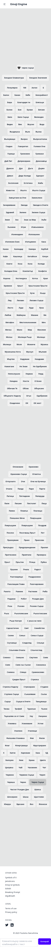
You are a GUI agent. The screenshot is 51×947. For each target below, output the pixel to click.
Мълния (42, 352)
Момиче (31, 344)
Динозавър (41, 161)
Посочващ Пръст (27, 533)
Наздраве (39, 359)
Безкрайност (42, 95)
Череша (11, 782)
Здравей (10, 212)
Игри (23, 227)
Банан (17, 95)
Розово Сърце (36, 606)
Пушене (14, 569)
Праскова (39, 540)
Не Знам (23, 366)
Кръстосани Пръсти (38, 285)
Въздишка (15, 131)
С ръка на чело (34, 621)
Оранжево (33, 467)
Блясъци (40, 102)
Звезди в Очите (40, 205)
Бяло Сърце (23, 117)
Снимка (10, 672)
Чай (20, 767)
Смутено (33, 657)
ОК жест (37, 403)
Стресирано (29, 687)
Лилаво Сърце (36, 300)
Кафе (5, 256)
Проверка (41, 555)
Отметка (36, 474)
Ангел (34, 87)
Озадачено (15, 403)
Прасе (26, 540)
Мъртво (11, 359)
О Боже (38, 381)
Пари (31, 489)
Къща (42, 293)
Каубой (44, 249)
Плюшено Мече (17, 518)
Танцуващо (41, 701)
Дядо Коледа (25, 175)
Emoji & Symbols (12, 885)
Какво (6, 249)
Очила (9, 489)
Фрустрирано (39, 745)
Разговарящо (16, 577)
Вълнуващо (9, 139)
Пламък (24, 511)
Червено (10, 775)
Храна (31, 760)
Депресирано (24, 161)
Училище (32, 731)
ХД (46, 753)
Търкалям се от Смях (14, 716)
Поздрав (42, 525)
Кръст (20, 285)
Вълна (38, 131)
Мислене (41, 330)
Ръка (6, 613)
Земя (7, 219)
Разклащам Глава (15, 584)
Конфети (42, 271)
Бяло (10, 117)
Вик (20, 124)
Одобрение (42, 396)
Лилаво (20, 300)
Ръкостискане (40, 613)
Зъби (43, 219)
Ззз (16, 219)
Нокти (26, 381)
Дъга (30, 168)
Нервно (29, 374)
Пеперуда (39, 496)
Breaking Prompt (12, 892)
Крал (45, 278)
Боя (19, 109)
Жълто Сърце (38, 190)
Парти (42, 489)
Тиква (6, 709)
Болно (9, 109)
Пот (42, 533)
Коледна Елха (10, 271)
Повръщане (35, 518)
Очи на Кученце (38, 481)
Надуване (24, 359)
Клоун (45, 256)
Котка (35, 278)
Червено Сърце (26, 775)
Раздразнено (35, 577)
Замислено (37, 197)
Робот (24, 599)
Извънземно (37, 227)
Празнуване (12, 540)
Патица (10, 496)
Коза (20, 263)
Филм (42, 738)
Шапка (37, 789)
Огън (28, 396)
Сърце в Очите (23, 701)
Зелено (22, 212)
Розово (21, 606)
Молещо (41, 337)
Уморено (42, 716)
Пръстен (20, 562)
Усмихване (27, 723)
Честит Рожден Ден (19, 789)
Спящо (23, 672)
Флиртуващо (21, 745)
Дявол (10, 175)
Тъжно (44, 709)
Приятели (26, 555)
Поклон (10, 533)
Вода (42, 124)
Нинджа (13, 381)
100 (24, 87)
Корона (6, 278)
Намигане (9, 366)
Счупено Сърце (11, 694)
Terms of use (10, 908)
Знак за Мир (30, 219)
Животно (10, 190)
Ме (45, 315)
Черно (23, 782)
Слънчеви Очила (17, 650)
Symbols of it (10, 877)
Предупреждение (27, 547)
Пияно (12, 511)
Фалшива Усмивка (15, 738)
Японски (43, 804)
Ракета (7, 591)
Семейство (39, 628)
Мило (19, 330)
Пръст (7, 562)
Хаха (38, 753)
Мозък (9, 337)
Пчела (26, 569)
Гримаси (39, 153)
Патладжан (24, 496)
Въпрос (24, 139)
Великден (39, 117)
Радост (37, 569)
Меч (44, 322)
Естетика (28, 183)
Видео (10, 124)
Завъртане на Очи (17, 197)
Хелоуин (9, 760)
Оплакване (18, 467)
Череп (42, 775)
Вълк (27, 131)
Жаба (40, 183)
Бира (9, 102)
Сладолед (26, 643)
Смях (45, 657)
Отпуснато (10, 481)
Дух (21, 168)
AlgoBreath (10, 896)
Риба (45, 591)
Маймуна (21, 315)
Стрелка (35, 679)
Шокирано (12, 797)
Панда (20, 489)
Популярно (12, 87)
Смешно (20, 657)
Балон (6, 95)
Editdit (8, 888)
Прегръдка (8, 547)
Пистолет (31, 503)
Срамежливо (38, 672)
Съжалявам (29, 694)
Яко (31, 804)
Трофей (18, 709)
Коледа (41, 263)
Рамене (19, 591)
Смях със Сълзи (23, 665)
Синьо (22, 635)
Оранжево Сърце (18, 474)
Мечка (8, 330)
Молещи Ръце (25, 337)
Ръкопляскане (21, 613)
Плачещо (37, 511)
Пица (44, 503)
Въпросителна (40, 139)
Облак (26, 388)
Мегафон (9, 322)
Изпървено (30, 241)
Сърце (8, 701)
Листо (10, 307)
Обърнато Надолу (12, 396)
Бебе (28, 95)
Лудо (21, 307)
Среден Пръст (18, 679)
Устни (40, 723)
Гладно (9, 146)
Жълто (23, 190)
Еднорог (40, 175)
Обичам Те (12, 388)
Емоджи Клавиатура (14, 77)
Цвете (43, 760)
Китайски (32, 256)
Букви (30, 109)
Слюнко (6, 657)
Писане (18, 503)
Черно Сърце (38, 782)
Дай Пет (8, 161)
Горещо (11, 153)
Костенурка (21, 278)
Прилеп (44, 547)
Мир (30, 330)
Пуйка (44, 562)
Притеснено (10, 555)
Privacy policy (11, 912)
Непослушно (14, 374)
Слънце (40, 643)
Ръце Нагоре (16, 621)
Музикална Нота (13, 352)
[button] (4, 4)
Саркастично (12, 628)
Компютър (28, 271)
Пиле (6, 503)
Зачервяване (9, 205)
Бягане (41, 109)
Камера (32, 249)
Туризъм (31, 709)
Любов (8, 315)
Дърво (41, 168)
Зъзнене (11, 227)
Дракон (10, 168)
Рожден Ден (38, 599)
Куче (32, 293)
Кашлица (17, 256)
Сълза (44, 694)
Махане (34, 315)
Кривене (8, 285)
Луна (41, 307)
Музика (44, 344)
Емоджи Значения (38, 77)
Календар (18, 249)
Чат (44, 767)
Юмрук (7, 804)
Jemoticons (10, 881)
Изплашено (34, 234)
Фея (32, 738)
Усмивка (12, 723)
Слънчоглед (36, 650)
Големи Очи (39, 146)
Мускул (29, 352)
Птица (32, 562)
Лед (9, 300)
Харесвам (25, 753)
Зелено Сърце (38, 212)
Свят (26, 628)
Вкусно (30, 124)
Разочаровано (37, 584)
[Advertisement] (25, 36)
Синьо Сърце (37, 635)
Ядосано (20, 804)
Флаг (7, 745)
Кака (43, 241)
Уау (31, 716)
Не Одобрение (40, 366)
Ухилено (18, 731)
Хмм (21, 760)
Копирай (44, 941)
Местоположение (27, 322)
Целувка (9, 767)
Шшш (26, 797)
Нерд (40, 374)
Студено (44, 687)
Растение (32, 591)
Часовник (32, 767)
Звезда (24, 205)
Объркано (39, 388)
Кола (30, 263)
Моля (19, 344)
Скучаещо (12, 643)
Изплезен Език (12, 241)
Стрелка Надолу (10, 687)
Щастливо (39, 797)
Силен (11, 635)
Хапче (12, 753)
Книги (9, 263)
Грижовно (25, 153)
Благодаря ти (23, 102)
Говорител (23, 146)
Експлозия (13, 183)
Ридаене (11, 599)
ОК (27, 403)
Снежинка (41, 665)
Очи (23, 481)
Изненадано (17, 234)
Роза (10, 606)
